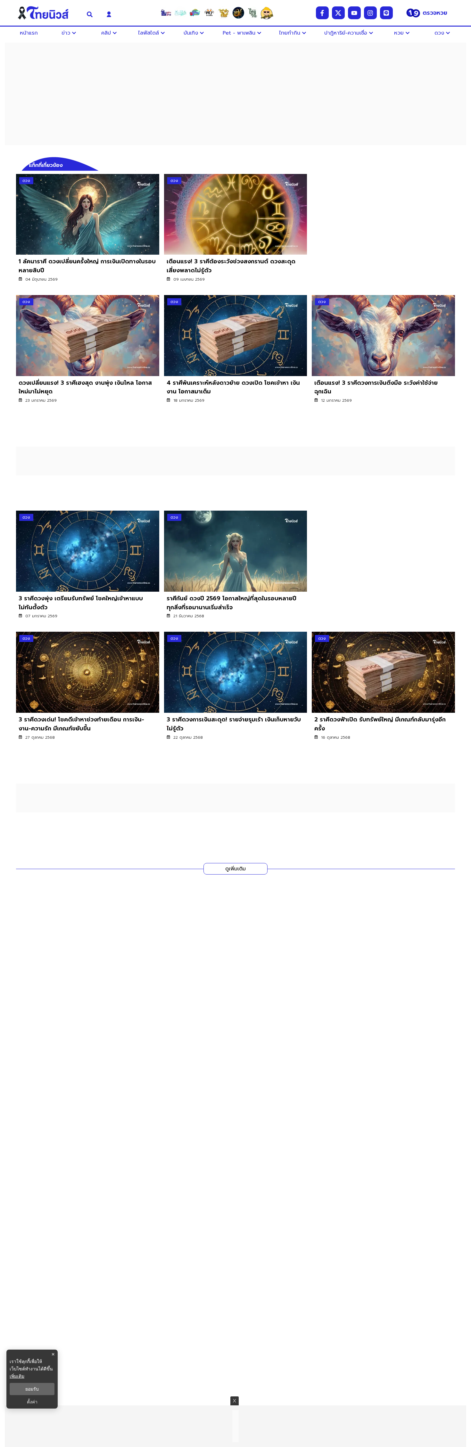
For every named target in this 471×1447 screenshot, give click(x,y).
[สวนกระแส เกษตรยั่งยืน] (252, 12)
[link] (87, 232)
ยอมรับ (32, 1389)
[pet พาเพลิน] (209, 12)
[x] (338, 12)
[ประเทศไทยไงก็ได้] (266, 12)
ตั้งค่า (32, 1401)
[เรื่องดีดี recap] (180, 12)
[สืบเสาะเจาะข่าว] (166, 12)
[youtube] (354, 12)
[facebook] (322, 12)
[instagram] (370, 12)
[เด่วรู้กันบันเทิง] (194, 12)
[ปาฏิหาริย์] (238, 12)
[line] (386, 12)
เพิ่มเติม (17, 1376)
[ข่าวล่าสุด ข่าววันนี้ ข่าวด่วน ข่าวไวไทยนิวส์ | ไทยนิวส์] (47, 13)
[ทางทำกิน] (223, 12)
